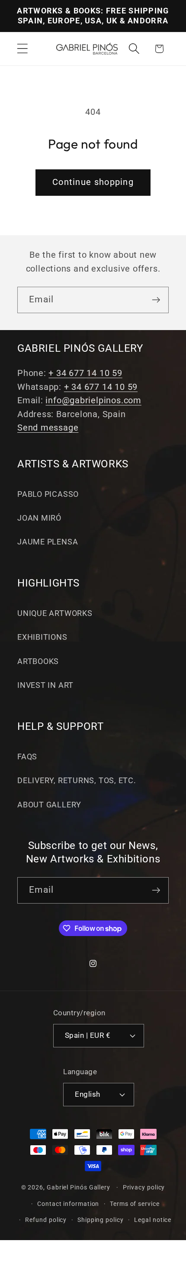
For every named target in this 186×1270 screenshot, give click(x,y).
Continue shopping (93, 182)
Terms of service (135, 1203)
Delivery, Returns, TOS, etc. (76, 780)
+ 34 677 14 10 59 (85, 373)
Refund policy (46, 1219)
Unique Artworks (55, 613)
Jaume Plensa (47, 541)
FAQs (27, 756)
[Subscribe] (156, 300)
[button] (22, 48)
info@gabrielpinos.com (93, 400)
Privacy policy (144, 1187)
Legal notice (152, 1219)
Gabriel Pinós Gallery (78, 1187)
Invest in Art (45, 685)
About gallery (49, 804)
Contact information (68, 1203)
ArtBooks (38, 661)
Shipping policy (100, 1219)
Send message (47, 428)
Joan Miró (39, 517)
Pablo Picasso (48, 494)
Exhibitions (42, 636)
